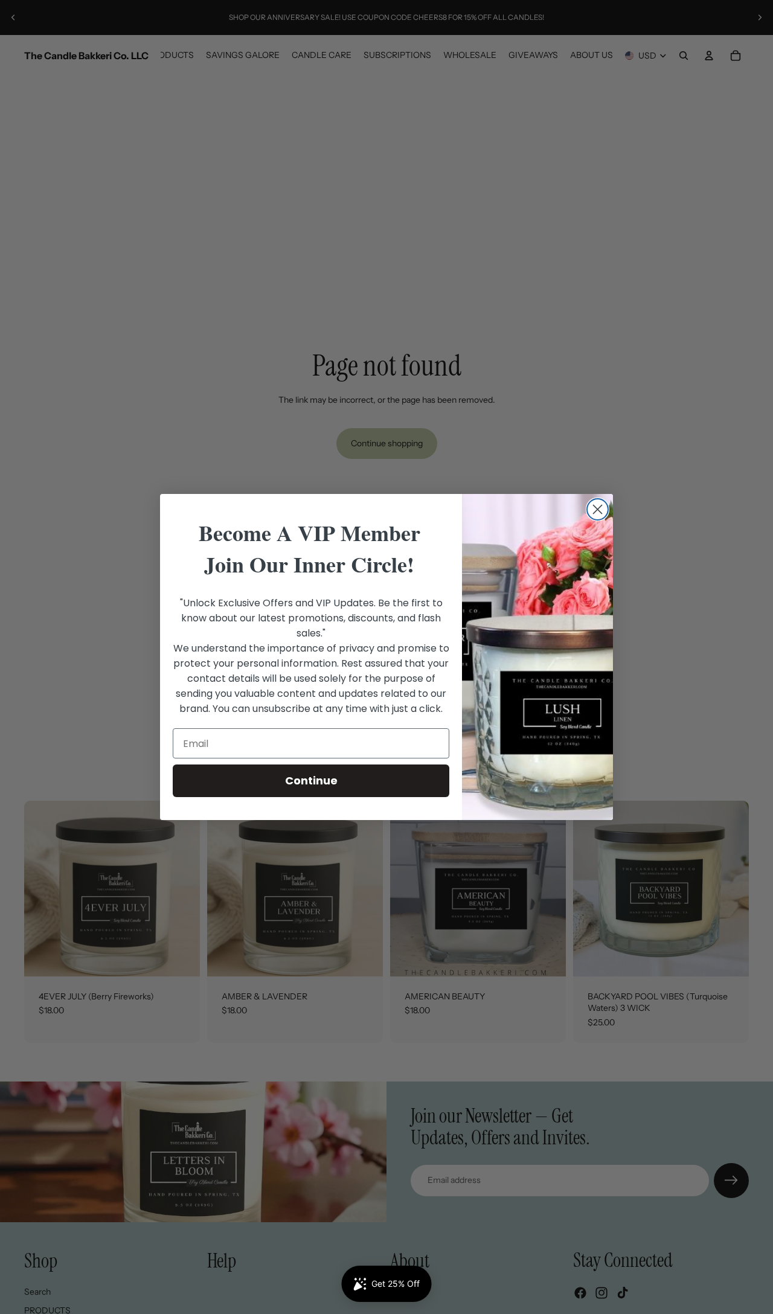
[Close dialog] (597, 509)
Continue (311, 780)
